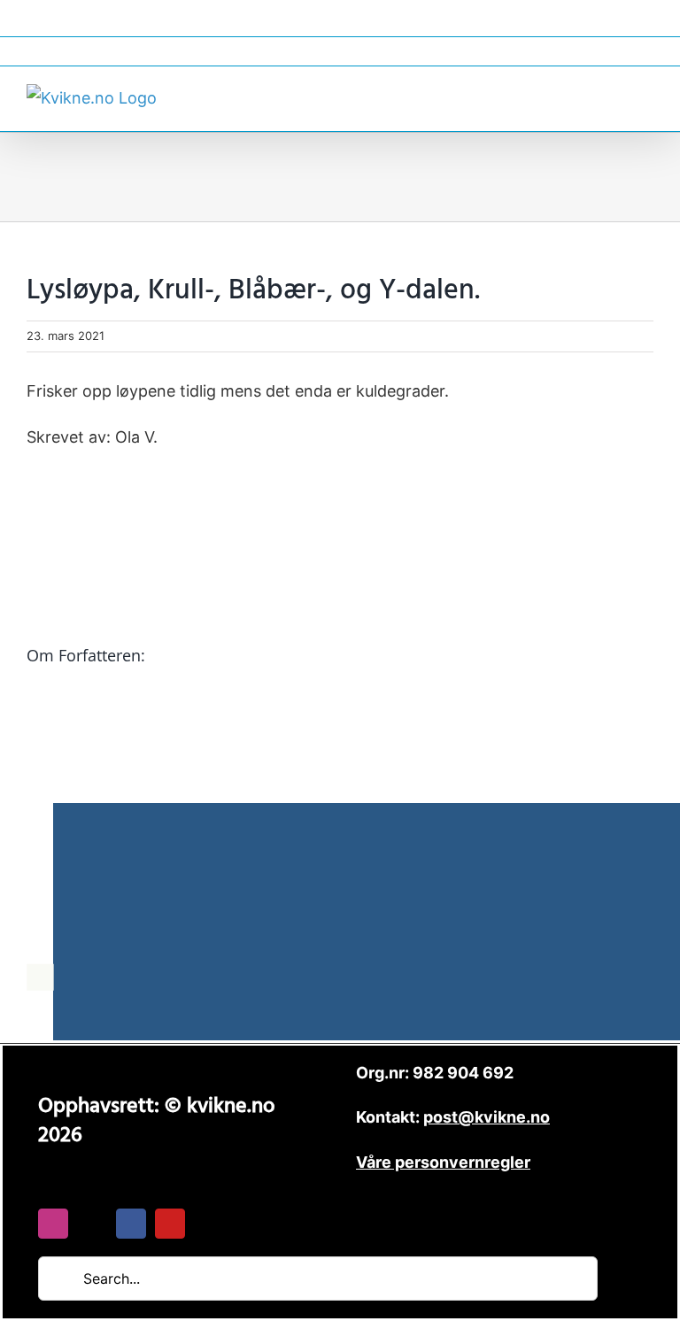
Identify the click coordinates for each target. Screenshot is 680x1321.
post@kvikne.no (340, 51)
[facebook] (131, 1224)
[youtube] (170, 1224)
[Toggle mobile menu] (646, 96)
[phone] (209, 1224)
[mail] (92, 1224)
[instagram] (53, 1224)
